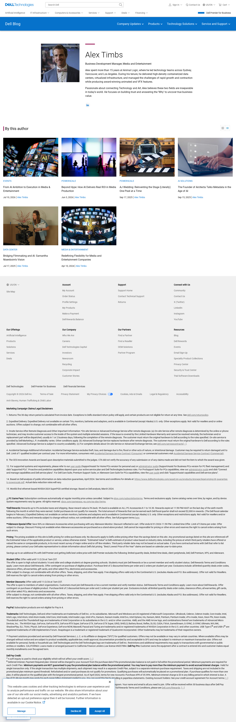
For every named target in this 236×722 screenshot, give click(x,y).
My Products (68, 308)
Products (11, 341)
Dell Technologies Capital (74, 347)
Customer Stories (70, 376)
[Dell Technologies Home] (19, 4)
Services (10, 352)
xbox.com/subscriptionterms (128, 498)
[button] (175, 4)
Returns (122, 302)
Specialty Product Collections (188, 358)
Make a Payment (70, 313)
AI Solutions (185, 181)
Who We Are (68, 335)
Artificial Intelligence (16, 335)
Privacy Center (181, 364)
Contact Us (179, 296)
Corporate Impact (71, 370)
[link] (192, 4)
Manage (21, 711)
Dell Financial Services (74, 386)
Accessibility (182, 394)
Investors (67, 352)
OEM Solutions (125, 347)
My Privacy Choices (97, 394)
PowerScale (68, 181)
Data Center (10, 249)
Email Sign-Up (181, 352)
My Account (68, 290)
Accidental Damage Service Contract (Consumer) (118, 453)
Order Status (68, 296)
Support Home (125, 290)
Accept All (100, 711)
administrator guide (148, 466)
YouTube (178, 319)
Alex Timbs (22, 197)
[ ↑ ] (184, 444)
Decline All (76, 711)
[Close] (109, 681)
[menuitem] (40, 13)
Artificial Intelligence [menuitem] (15, 13)
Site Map (10, 291)
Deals (9, 358)
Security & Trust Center (185, 370)
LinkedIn (178, 308)
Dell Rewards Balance (73, 319)
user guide (75, 466)
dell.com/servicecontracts (170, 444)
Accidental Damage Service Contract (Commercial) (199, 453)
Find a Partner (125, 335)
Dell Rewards (180, 341)
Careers (66, 341)
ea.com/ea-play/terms (94, 501)
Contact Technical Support (131, 296)
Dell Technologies (14, 386)
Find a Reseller (125, 341)
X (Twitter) (179, 302)
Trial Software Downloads (186, 376)
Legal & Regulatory (159, 394)
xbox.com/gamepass (71, 501)
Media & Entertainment (74, 249)
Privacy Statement (70, 394)
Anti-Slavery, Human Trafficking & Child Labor (28, 400)
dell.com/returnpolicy (197, 415)
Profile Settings (69, 302)
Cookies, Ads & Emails (131, 394)
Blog (176, 335)
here (137, 517)
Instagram (179, 313)
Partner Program (126, 352)
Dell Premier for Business (218, 13)
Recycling (67, 364)
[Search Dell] (120, 4)
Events (7, 181)
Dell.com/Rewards (171, 687)
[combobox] (84, 4)
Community (179, 290)
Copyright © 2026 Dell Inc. (19, 394)
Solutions (11, 347)
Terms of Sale (46, 394)
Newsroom (67, 358)
